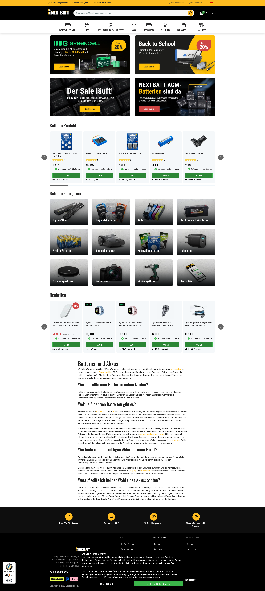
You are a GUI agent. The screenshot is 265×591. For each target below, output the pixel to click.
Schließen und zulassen (158, 583)
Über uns (157, 544)
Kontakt (189, 544)
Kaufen (66, 175)
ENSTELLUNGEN (106, 583)
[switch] (9, 580)
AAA (102, 412)
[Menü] (14, 563)
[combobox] (133, 13)
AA (97, 412)
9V (113, 412)
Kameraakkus (174, 440)
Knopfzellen (176, 369)
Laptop (133, 471)
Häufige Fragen (127, 544)
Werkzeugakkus (105, 372)
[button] (211, 3)
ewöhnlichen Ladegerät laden (152, 434)
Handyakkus (146, 471)
